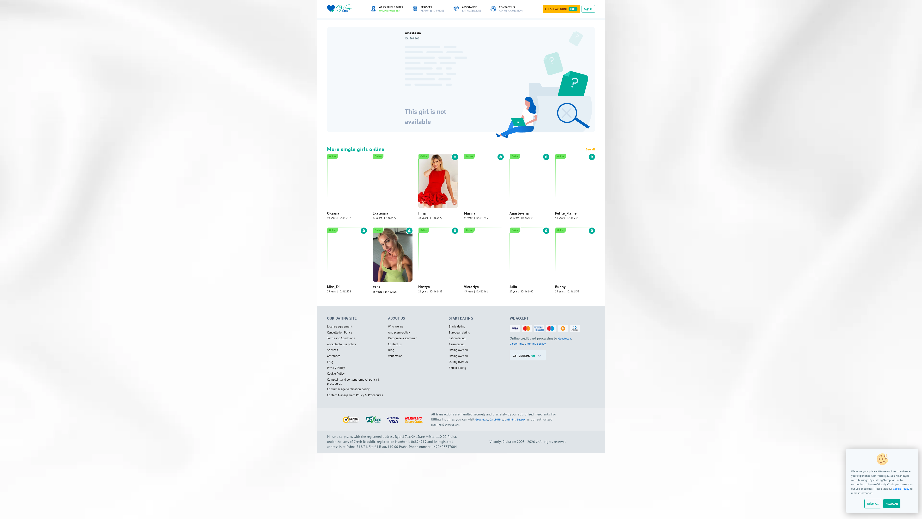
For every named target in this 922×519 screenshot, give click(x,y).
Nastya (424, 286)
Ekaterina (380, 213)
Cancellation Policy (339, 332)
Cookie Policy (901, 488)
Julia (513, 286)
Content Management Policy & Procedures (355, 395)
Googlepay (564, 338)
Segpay (541, 343)
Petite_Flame (565, 213)
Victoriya (471, 286)
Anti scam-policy (399, 332)
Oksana (333, 213)
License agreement (339, 326)
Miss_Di (333, 286)
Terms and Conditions (341, 338)
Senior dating (457, 368)
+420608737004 (444, 447)
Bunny (560, 286)
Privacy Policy (336, 368)
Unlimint (530, 343)
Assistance (333, 356)
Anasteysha (519, 213)
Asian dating (457, 344)
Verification (395, 356)
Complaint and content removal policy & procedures (353, 382)
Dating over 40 (458, 356)
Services (332, 350)
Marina (469, 213)
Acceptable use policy (341, 344)
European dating (459, 332)
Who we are (396, 326)
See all (590, 149)
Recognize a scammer (402, 338)
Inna (422, 213)
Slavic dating (457, 326)
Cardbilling (516, 343)
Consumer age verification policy (348, 389)
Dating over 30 (458, 350)
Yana (377, 286)
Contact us (394, 344)
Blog (391, 350)
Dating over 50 (458, 362)
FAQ (330, 362)
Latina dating (457, 338)
